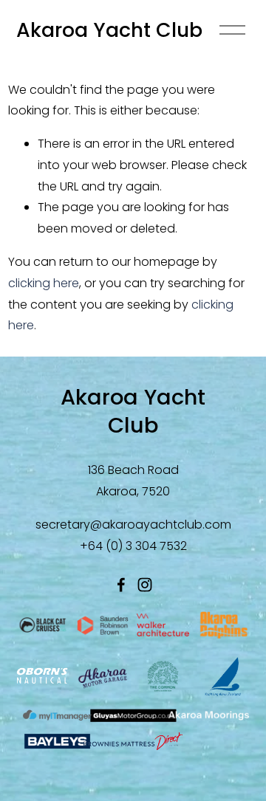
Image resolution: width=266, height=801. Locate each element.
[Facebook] (121, 584)
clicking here (43, 283)
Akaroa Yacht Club (109, 30)
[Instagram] (144, 584)
